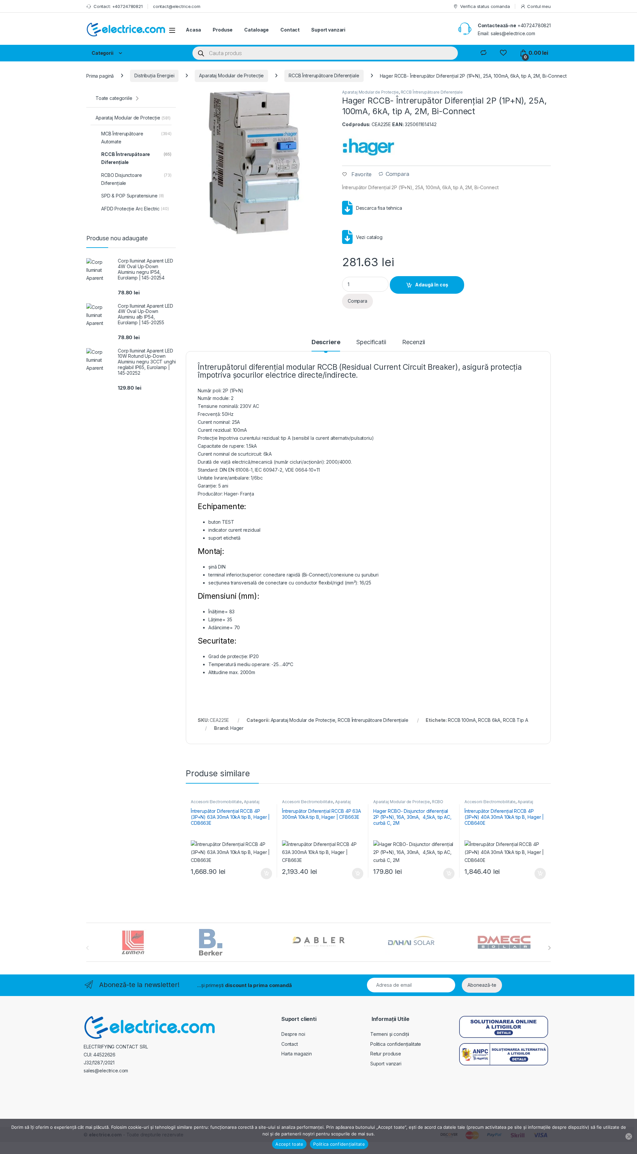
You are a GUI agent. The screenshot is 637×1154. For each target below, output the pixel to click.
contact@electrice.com (176, 6)
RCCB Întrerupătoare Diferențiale (324, 75)
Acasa (193, 30)
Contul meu (539, 6)
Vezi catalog (369, 237)
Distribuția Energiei (154, 75)
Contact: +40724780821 (118, 6)
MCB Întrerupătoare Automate (136, 137)
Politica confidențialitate (395, 1044)
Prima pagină (100, 75)
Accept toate (289, 1144)
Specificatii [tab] (371, 342)
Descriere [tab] (326, 342)
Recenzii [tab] (413, 342)
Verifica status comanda (485, 6)
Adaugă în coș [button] (263, 873)
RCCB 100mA (462, 720)
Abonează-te (481, 985)
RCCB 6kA (489, 720)
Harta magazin (296, 1053)
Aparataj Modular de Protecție (231, 75)
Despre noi (293, 1034)
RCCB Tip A (515, 720)
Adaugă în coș (431, 284)
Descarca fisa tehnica (379, 208)
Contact (290, 30)
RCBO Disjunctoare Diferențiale (408, 803)
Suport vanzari (328, 30)
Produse (223, 30)
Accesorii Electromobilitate (216, 801)
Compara (397, 174)
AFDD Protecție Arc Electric (135, 208)
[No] (628, 1136)
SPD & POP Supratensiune (132, 195)
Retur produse (385, 1053)
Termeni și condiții (389, 1034)
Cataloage (256, 30)
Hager (237, 728)
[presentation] (549, 948)
